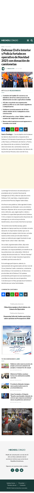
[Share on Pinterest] (17, 129)
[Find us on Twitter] (17, 470)
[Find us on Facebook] (12, 470)
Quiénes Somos (11, 483)
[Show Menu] (28, 40)
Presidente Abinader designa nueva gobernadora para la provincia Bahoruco (19, 386)
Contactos (23, 485)
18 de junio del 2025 (16, 380)
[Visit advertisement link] (17, 340)
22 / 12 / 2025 (19, 68)
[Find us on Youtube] (21, 470)
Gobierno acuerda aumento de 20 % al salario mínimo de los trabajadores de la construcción (16, 111)
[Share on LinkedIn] (21, 129)
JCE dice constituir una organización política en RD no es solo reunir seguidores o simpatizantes (17, 104)
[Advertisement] (17, 18)
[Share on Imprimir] (26, 129)
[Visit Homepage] (13, 40)
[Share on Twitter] (8, 129)
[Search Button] (32, 40)
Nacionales (8, 46)
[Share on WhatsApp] (12, 129)
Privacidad (21, 483)
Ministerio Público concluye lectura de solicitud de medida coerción (20, 376)
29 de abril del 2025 (16, 402)
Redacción (11, 68)
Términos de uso (11, 485)
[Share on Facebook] (3, 129)
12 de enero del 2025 (16, 370)
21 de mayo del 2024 (16, 390)
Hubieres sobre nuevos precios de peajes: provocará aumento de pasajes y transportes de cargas (21, 365)
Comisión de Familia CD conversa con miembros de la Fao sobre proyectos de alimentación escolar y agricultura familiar (17, 97)
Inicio (2, 46)
